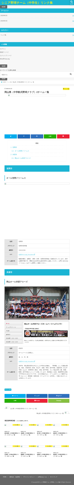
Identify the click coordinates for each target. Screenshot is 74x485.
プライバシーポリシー (29, 477)
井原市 (14, 154)
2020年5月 (3, 15)
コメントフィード (6, 55)
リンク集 (3, 35)
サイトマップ (53, 477)
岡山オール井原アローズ (21, 158)
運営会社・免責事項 (14, 477)
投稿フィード (4, 52)
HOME (4, 477)
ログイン (3, 49)
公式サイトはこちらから (26, 254)
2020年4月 (3, 21)
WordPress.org (5, 59)
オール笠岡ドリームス (20, 151)
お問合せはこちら (42, 477)
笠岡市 (14, 147)
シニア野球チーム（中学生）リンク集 (27, 2)
